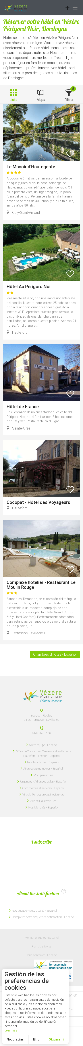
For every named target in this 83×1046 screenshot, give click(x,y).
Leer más (10, 1030)
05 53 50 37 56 (42, 733)
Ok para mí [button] (56, 1039)
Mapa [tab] (41, 100)
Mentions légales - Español (42, 937)
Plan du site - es (42, 946)
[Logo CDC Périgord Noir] (53, 965)
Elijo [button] (36, 1039)
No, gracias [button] (15, 1039)
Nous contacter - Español (41, 955)
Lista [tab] (13, 100)
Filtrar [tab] (68, 100)
